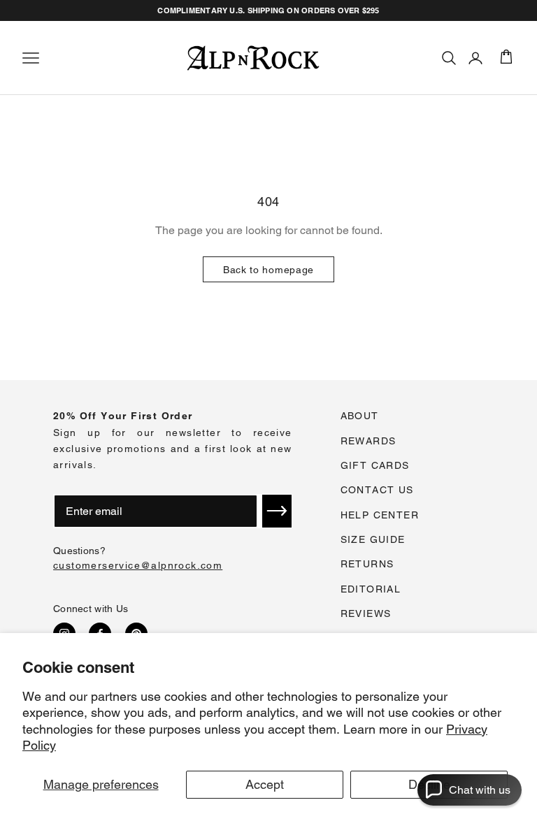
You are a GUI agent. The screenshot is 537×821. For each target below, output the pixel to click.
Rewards (368, 440)
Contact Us (377, 489)
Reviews (366, 613)
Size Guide (373, 539)
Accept (264, 784)
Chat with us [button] (479, 790)
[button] (276, 510)
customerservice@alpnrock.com (137, 565)
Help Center (380, 515)
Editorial (371, 589)
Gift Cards (375, 465)
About (360, 415)
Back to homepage (268, 269)
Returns (367, 563)
